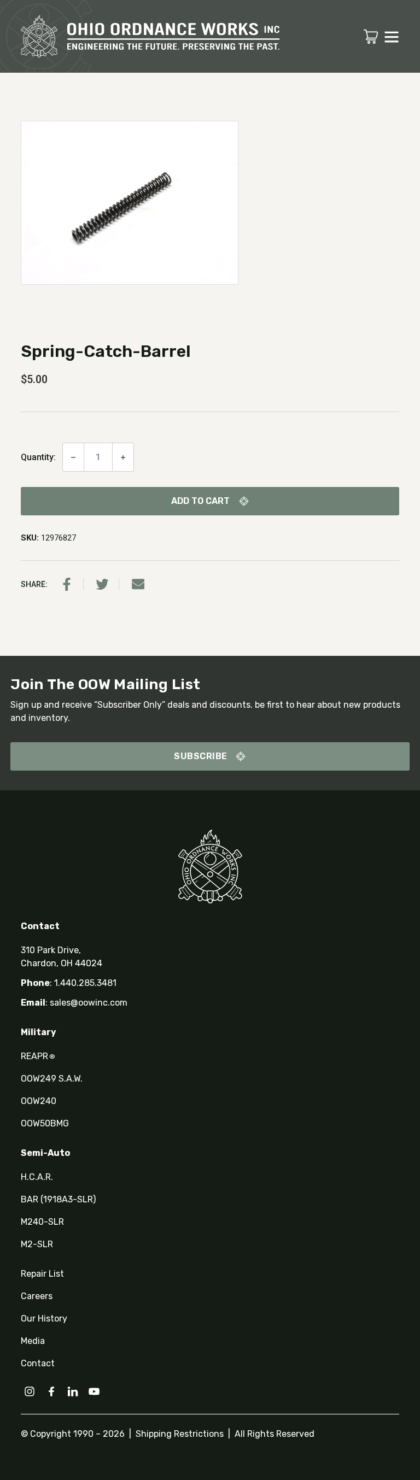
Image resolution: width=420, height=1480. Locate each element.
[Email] (138, 584)
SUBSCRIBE (201, 756)
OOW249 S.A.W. (52, 1078)
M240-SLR (42, 1222)
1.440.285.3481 (85, 983)
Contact (38, 1363)
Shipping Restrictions (180, 1434)
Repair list (42, 1273)
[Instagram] (29, 1391)
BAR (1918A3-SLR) (58, 1199)
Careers (36, 1296)
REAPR (38, 1056)
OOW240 (38, 1101)
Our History (44, 1318)
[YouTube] (94, 1391)
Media (33, 1341)
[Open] (391, 36)
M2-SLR (37, 1244)
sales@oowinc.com (88, 1002)
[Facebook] (67, 584)
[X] (102, 584)
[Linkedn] (72, 1391)
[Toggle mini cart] (370, 36)
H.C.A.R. (37, 1177)
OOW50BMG (45, 1123)
